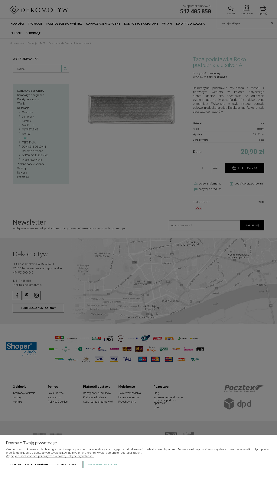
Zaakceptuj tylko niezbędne (29, 464)
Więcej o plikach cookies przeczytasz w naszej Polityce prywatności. (50, 456)
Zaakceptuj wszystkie (102, 464)
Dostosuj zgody (68, 464)
